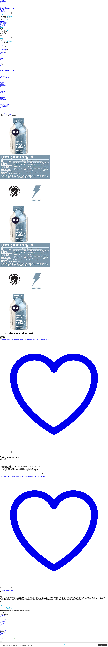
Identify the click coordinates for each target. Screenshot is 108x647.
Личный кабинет (3, 635)
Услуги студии (3, 1)
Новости (2, 9)
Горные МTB (3, 75)
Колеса (1, 83)
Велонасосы (2, 107)
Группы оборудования (5, 81)
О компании (2, 3)
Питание (2, 26)
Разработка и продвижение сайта (7, 638)
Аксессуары (2, 25)
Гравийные (2, 76)
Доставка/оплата (3, 632)
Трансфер (2, 624)
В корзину (3, 455)
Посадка (2, 92)
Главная (4, 111)
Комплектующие (3, 23)
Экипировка (2, 24)
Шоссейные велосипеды (5, 74)
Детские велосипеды (4, 77)
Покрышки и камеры (4, 86)
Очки (1, 96)
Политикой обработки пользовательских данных (56, 644)
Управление (2, 91)
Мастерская (2, 622)
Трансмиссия (3, 90)
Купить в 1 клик (9, 455)
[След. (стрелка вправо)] (1, 641)
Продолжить (102, 645)
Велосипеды (2, 21)
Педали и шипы (3, 84)
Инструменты (3, 82)
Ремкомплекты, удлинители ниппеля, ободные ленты (11, 87)
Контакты (2, 10)
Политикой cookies (72, 644)
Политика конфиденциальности (7, 8)
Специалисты (3, 7)
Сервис (1, 2)
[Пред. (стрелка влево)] (0, 641)
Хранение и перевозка (5, 104)
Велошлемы (2, 97)
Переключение (3, 85)
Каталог (1, 45)
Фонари (1, 103)
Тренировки (2, 0)
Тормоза (2, 89)
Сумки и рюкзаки (4, 106)
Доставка (2, 6)
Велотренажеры (3, 22)
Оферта (1, 633)
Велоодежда (2, 98)
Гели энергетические (6, 114)
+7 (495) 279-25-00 (4, 11)
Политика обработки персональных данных (9, 619)
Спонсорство (3, 630)
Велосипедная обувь (4, 99)
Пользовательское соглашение (6, 617)
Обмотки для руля (4, 105)
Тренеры (2, 623)
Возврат (1, 634)
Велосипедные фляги (4, 108)
